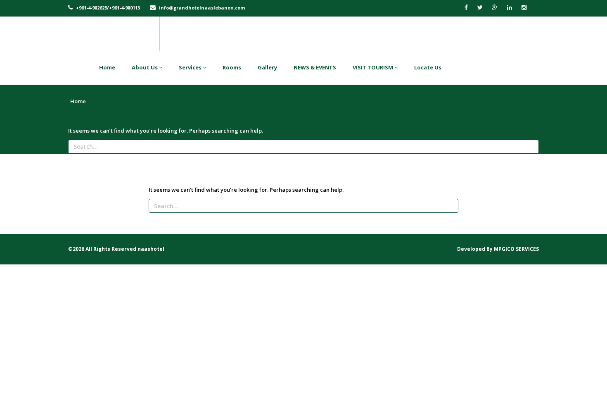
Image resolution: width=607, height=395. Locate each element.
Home (107, 67)
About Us (145, 67)
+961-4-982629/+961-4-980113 (107, 8)
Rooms (232, 67)
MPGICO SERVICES (516, 248)
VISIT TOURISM (373, 67)
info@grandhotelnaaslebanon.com (201, 8)
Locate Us (427, 67)
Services (191, 67)
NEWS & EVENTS (315, 67)
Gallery (267, 67)
